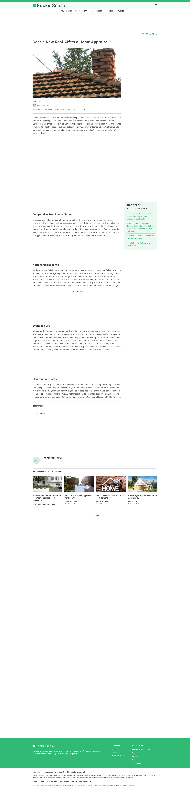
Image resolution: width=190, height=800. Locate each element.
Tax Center (123, 11)
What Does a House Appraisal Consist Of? (78, 496)
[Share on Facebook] (147, 34)
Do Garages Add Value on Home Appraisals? (142, 496)
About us (115, 749)
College (109, 11)
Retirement (97, 11)
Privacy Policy (52, 781)
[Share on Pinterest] (153, 34)
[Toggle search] (156, 5)
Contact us (116, 752)
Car (85, 11)
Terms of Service (39, 781)
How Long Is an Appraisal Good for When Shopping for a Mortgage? (47, 498)
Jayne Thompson (70, 502)
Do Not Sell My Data (142, 785)
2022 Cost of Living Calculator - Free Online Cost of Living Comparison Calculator (139, 216)
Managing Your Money (69, 11)
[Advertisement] (77, 194)
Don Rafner (132, 502)
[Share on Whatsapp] (156, 34)
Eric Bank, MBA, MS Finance (44, 504)
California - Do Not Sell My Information (75, 781)
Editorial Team (41, 105)
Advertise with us (118, 755)
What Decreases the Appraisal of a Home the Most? (110, 496)
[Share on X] (150, 34)
